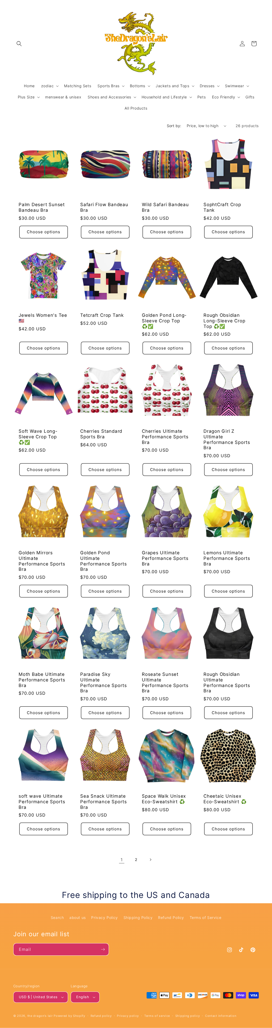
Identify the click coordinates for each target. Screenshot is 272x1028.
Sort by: (174, 125)
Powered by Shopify (69, 1016)
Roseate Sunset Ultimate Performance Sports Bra (165, 682)
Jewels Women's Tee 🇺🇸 (43, 318)
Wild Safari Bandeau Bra (165, 207)
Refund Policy (171, 917)
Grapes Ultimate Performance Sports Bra (165, 558)
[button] (19, 43)
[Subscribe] (103, 949)
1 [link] (122, 859)
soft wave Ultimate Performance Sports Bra (42, 801)
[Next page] (150, 859)
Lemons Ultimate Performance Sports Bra (226, 558)
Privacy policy (128, 1016)
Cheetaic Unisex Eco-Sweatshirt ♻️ (224, 798)
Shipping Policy (138, 917)
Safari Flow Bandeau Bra (104, 207)
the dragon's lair (40, 1016)
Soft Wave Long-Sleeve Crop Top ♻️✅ (38, 436)
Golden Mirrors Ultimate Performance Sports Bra (42, 561)
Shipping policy (187, 1016)
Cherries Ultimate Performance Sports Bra (165, 436)
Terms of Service (206, 917)
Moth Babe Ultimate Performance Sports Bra (42, 680)
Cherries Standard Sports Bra (101, 433)
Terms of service (157, 1016)
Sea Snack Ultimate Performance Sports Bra (103, 801)
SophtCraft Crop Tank (222, 207)
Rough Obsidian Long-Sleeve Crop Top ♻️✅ (224, 321)
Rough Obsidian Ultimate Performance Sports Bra (226, 682)
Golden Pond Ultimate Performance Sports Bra (103, 561)
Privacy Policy (104, 917)
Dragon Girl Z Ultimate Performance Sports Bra (226, 439)
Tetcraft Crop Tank (102, 315)
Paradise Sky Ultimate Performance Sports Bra (103, 682)
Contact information (220, 1016)
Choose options (43, 231)
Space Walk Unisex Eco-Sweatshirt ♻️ (164, 798)
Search (57, 917)
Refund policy (101, 1016)
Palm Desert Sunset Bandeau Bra (42, 207)
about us (77, 917)
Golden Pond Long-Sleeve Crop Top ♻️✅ (164, 321)
